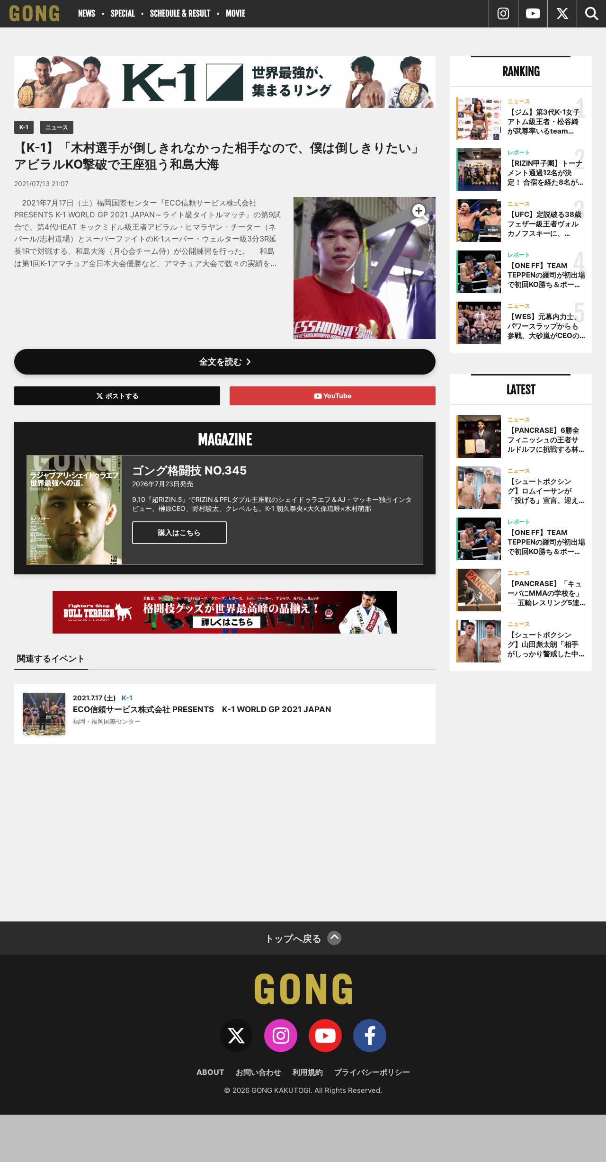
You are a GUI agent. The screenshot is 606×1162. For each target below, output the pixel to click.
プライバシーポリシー (372, 1072)
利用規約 (308, 1072)
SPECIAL (122, 13)
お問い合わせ (258, 1072)
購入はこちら (179, 532)
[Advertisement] (225, 826)
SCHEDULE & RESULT (180, 13)
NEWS (86, 13)
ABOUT (210, 1072)
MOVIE (235, 13)
